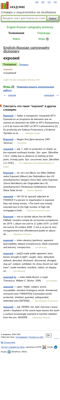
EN (36, 2)
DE (43, 2)
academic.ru (13, 5)
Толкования (16, 33)
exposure (49, 95)
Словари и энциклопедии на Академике (28, 12)
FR (55, 2)
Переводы (43, 33)
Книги (16, 38)
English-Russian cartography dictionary (30, 27)
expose (12, 95)
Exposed (8, 115)
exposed (8, 149)
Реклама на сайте (36, 337)
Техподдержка (22, 337)
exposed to (9, 277)
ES (49, 2)
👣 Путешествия (8, 342)
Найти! (52, 18)
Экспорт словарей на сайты (12, 347)
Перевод (23, 64)
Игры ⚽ (43, 38)
